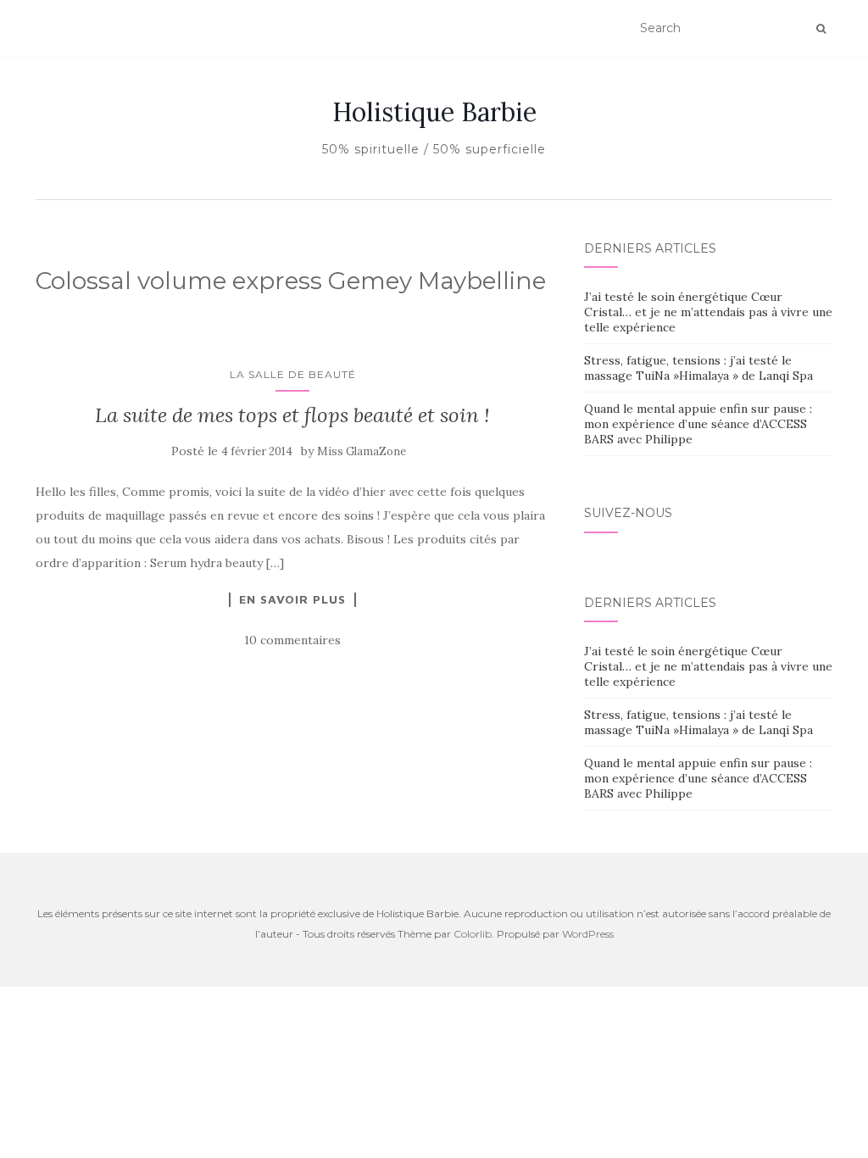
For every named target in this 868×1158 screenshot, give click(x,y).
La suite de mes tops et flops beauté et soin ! (292, 415)
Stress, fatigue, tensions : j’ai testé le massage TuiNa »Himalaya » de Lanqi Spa (698, 368)
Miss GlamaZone (361, 451)
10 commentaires (292, 640)
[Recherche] (821, 29)
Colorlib (472, 933)
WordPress (588, 933)
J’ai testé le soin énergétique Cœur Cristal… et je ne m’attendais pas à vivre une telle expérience (708, 312)
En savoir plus (292, 599)
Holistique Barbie (434, 112)
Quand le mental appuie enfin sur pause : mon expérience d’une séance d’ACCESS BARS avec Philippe (698, 424)
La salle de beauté (293, 374)
